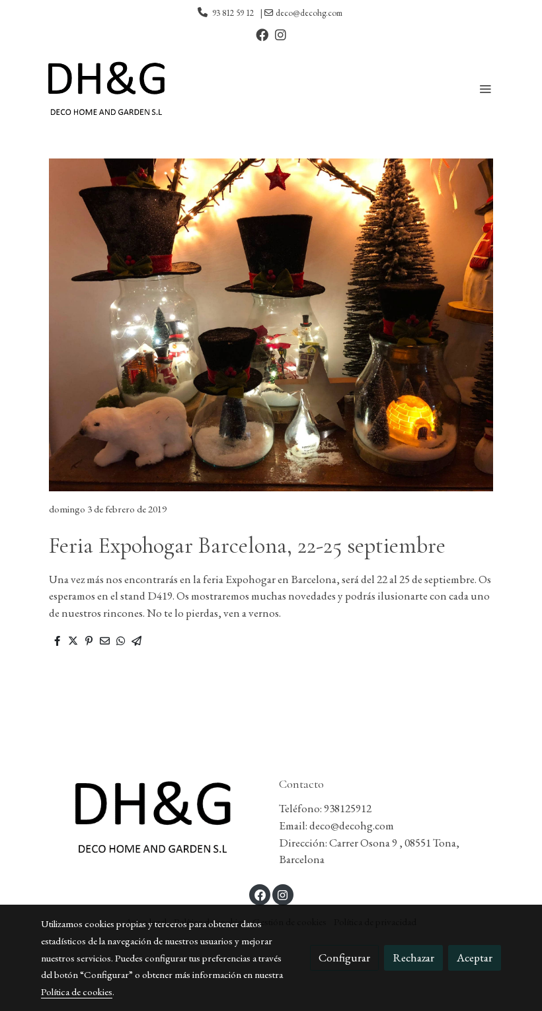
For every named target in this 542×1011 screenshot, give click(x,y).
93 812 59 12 (233, 12)
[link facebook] (262, 34)
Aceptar (474, 957)
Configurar (344, 957)
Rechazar (413, 957)
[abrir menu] (485, 88)
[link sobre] (152, 817)
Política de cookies (76, 991)
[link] (105, 88)
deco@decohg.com (309, 12)
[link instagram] (280, 34)
